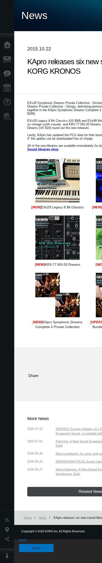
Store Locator (8, 116)
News (8, 520)
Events (8, 88)
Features (8, 74)
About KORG (8, 556)
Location (8, 529)
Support (8, 102)
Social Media (8, 539)
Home (8, 45)
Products (8, 59)
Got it (36, 548)
